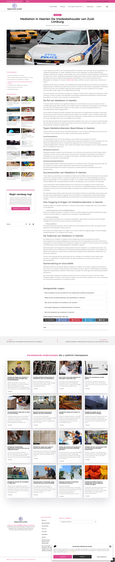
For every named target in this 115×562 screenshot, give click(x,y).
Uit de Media (53, 6)
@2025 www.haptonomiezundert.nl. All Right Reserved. (21, 559)
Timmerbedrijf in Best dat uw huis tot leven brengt (18, 412)
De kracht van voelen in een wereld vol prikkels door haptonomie (13, 169)
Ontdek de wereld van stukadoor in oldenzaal (18, 482)
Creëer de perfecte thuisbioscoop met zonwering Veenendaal (12, 147)
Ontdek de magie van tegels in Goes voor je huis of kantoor (43, 447)
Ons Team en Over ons (75, 6)
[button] (110, 546)
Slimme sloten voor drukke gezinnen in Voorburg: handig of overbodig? (13, 123)
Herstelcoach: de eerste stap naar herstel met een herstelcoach (13, 158)
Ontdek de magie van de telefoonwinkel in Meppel (93, 412)
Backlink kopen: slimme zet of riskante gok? (46, 541)
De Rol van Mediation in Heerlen (16, 75)
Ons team (44, 531)
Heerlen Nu (70, 80)
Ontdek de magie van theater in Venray (69, 412)
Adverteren (90, 6)
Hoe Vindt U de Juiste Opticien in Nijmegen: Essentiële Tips (69, 378)
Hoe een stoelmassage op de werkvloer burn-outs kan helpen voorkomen (27, 179)
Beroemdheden (46, 523)
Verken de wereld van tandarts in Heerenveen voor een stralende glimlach (70, 448)
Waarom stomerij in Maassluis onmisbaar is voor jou (68, 482)
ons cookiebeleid (71, 552)
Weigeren (82, 556)
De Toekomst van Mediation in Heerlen (18, 85)
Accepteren (63, 556)
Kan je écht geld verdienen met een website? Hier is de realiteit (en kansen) (47, 548)
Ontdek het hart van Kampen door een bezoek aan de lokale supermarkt (96, 448)
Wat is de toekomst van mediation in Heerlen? (76, 312)
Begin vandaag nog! (20, 194)
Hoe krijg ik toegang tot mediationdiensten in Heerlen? (76, 307)
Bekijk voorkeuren (101, 556)
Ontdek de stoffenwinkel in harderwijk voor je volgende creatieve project (94, 483)
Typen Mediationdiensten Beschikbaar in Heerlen (20, 77)
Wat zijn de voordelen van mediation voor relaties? (76, 302)
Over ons (44, 528)
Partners (62, 6)
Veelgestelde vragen (13, 89)
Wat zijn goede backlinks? (27, 146)
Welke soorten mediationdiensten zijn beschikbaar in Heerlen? (76, 297)
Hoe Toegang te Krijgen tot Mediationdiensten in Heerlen (20, 82)
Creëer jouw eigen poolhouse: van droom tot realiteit (27, 169)
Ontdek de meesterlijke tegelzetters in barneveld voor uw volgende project (18, 448)
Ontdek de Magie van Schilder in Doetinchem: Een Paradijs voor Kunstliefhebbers (17, 379)
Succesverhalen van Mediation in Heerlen (18, 79)
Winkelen (57, 15)
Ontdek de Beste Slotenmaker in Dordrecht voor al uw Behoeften (43, 378)
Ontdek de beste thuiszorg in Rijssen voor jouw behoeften (42, 412)
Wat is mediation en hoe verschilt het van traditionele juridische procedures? (76, 293)
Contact (99, 6)
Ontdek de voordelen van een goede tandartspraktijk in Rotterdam (13, 104)
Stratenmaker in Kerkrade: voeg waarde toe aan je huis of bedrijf (43, 482)
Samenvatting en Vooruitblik (15, 87)
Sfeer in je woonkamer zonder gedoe (94, 378)
